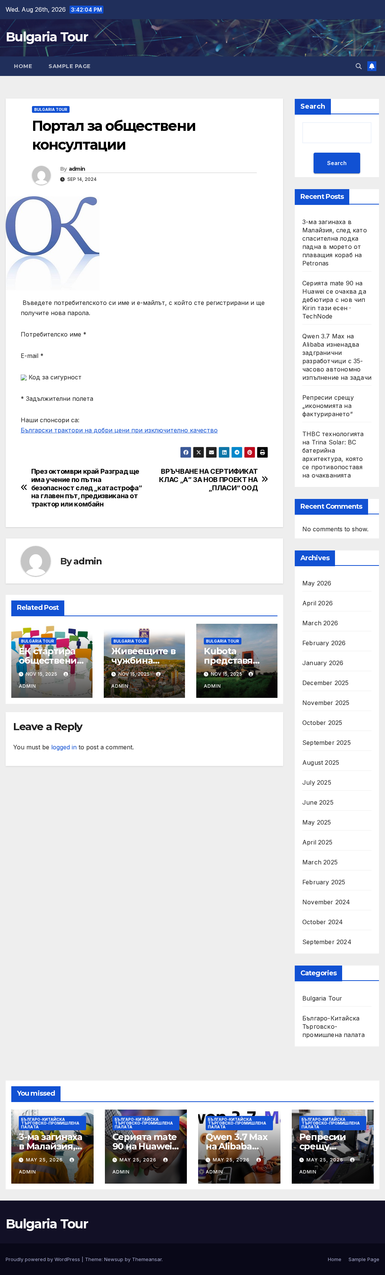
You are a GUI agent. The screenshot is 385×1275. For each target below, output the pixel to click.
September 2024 (327, 942)
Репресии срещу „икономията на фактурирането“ (328, 406)
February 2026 (324, 643)
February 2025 (324, 882)
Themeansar (147, 1259)
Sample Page (70, 66)
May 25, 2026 (45, 1160)
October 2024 (322, 922)
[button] (359, 66)
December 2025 (325, 683)
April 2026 (317, 603)
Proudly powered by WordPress (44, 1259)
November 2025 (326, 702)
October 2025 (322, 722)
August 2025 (320, 762)
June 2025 (317, 802)
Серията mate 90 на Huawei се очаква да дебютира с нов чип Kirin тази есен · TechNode (334, 299)
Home (23, 66)
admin (77, 168)
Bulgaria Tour (47, 37)
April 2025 (317, 842)
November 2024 (326, 902)
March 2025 (320, 862)
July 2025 (316, 782)
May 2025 (316, 822)
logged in (64, 747)
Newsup (113, 1259)
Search (312, 106)
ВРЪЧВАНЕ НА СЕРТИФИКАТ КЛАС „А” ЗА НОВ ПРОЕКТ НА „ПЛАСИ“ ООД (208, 479)
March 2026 (320, 623)
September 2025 (326, 742)
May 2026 (317, 583)
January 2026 (322, 663)
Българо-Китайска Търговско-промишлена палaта (333, 1026)
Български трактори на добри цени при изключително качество (119, 430)
